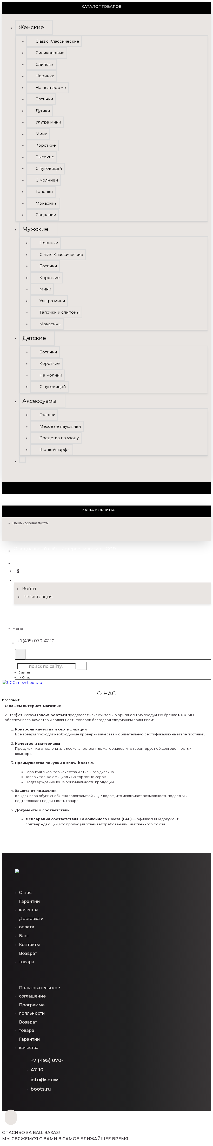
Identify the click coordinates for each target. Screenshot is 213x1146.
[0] (7, 712)
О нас (26, 677)
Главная (24, 672)
